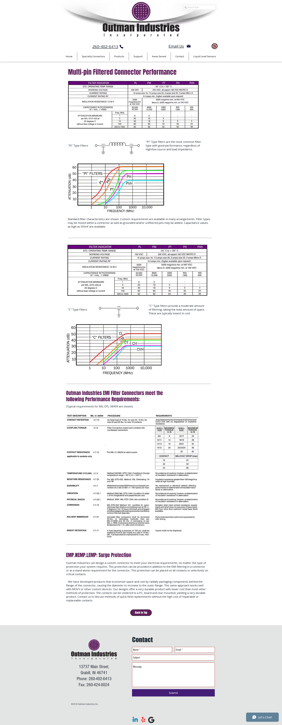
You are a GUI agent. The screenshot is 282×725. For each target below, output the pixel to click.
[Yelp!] (143, 720)
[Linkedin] (135, 720)
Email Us (176, 46)
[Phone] (121, 46)
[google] (151, 720)
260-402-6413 (105, 46)
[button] (159, 56)
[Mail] (188, 46)
